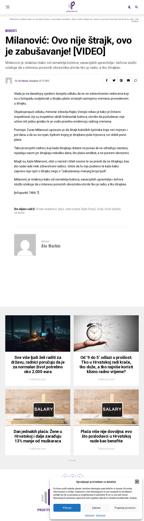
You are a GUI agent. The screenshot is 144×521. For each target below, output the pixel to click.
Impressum (89, 515)
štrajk (100, 208)
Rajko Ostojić (88, 208)
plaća (61, 208)
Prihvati (67, 507)
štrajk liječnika (112, 208)
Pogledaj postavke (125, 507)
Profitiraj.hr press (38, 379)
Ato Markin (23, 80)
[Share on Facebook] (107, 80)
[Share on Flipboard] (121, 80)
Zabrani (96, 507)
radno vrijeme (72, 208)
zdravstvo (19, 212)
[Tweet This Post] (114, 80)
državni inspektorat (46, 208)
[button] (137, 481)
